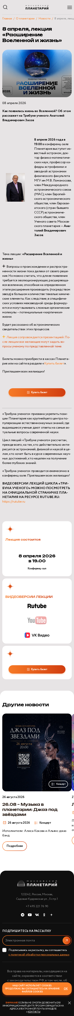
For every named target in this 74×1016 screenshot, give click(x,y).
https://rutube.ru (13, 501)
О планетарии (25, 18)
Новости (44, 18)
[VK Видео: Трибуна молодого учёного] (37, 635)
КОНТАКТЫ (34, 1012)
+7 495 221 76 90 (37, 906)
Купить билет (54, 363)
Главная (7, 18)
